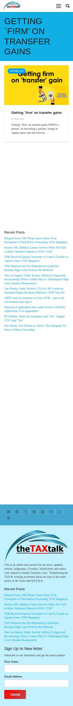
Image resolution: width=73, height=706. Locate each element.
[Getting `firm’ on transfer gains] (36, 67)
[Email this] (8, 512)
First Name (11, 661)
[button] (58, 6)
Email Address (13, 676)
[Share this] (17, 512)
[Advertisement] (36, 190)
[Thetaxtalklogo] (12, 6)
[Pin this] (42, 512)
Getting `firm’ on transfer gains (36, 113)
